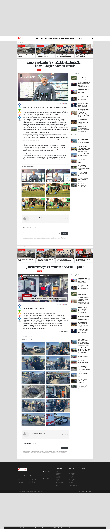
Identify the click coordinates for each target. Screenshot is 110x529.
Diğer (80, 38)
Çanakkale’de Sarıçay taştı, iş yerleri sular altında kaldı (83, 180)
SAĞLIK (50, 38)
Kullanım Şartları (32, 479)
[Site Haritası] (31, 475)
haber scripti (60, 491)
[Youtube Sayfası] (25, 475)
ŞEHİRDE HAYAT (59, 482)
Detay (82, 527)
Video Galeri (47, 471)
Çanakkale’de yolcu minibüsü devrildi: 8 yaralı (83, 174)
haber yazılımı (49, 491)
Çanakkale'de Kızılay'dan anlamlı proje (83, 161)
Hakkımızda (20, 479)
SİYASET (61, 38)
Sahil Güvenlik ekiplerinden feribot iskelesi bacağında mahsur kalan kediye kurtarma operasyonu (83, 141)
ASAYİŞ (67, 38)
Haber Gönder (32, 482)
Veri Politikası (20, 482)
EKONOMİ (44, 38)
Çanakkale (26, 312)
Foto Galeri (47, 469)
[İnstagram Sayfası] (22, 475)
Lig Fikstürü (71, 477)
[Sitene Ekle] (34, 475)
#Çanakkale (25, 336)
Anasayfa (20, 42)
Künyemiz (47, 478)
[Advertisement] (55, 9)
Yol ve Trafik (72, 473)
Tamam (88, 527)
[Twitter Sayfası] (20, 475)
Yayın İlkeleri (20, 481)
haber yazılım (66, 491)
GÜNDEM (55, 38)
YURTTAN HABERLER (61, 483)
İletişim (46, 480)
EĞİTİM (38, 38)
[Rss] (29, 475)
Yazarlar (46, 473)
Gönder (64, 233)
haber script (72, 491)
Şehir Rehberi (72, 483)
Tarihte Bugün (72, 479)
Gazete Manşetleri (73, 485)
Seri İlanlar (71, 482)
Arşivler (46, 476)
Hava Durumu (72, 471)
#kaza (30, 336)
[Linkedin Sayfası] (27, 475)
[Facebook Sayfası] (18, 475)
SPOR (24, 42)
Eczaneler (71, 476)
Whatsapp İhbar (32, 481)
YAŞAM (72, 38)
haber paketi (55, 491)
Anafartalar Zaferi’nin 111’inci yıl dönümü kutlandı (84, 155)
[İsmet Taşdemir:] (43, 86)
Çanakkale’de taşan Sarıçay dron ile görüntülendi (83, 185)
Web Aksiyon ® (89, 491)
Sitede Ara (84, 471)
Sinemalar (71, 480)
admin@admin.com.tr (37, 220)
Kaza (24, 328)
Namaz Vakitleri (72, 474)
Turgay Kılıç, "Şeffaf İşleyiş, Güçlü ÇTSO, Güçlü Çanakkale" (83, 105)
